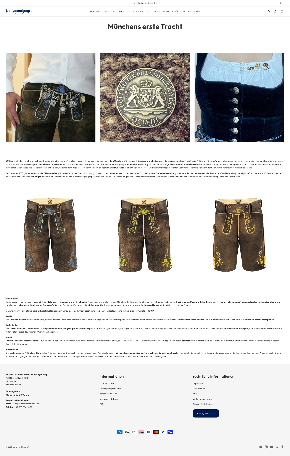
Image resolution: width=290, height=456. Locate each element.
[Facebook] (261, 447)
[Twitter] (277, 447)
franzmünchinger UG (21, 447)
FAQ (102, 404)
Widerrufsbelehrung (202, 399)
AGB (195, 393)
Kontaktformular (107, 383)
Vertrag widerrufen (206, 413)
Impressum (198, 383)
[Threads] (282, 447)
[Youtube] (271, 447)
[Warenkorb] (282, 11)
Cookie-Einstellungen (203, 404)
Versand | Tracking (108, 393)
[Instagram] (266, 447)
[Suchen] (269, 11)
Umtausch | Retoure (109, 399)
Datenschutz (199, 388)
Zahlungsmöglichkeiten (110, 388)
